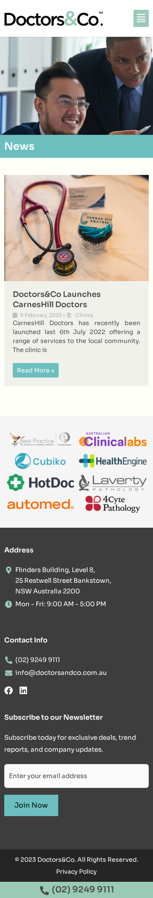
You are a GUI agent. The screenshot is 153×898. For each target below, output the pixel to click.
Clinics (84, 315)
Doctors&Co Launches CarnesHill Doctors (57, 299)
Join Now (31, 805)
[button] (141, 18)
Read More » (35, 370)
